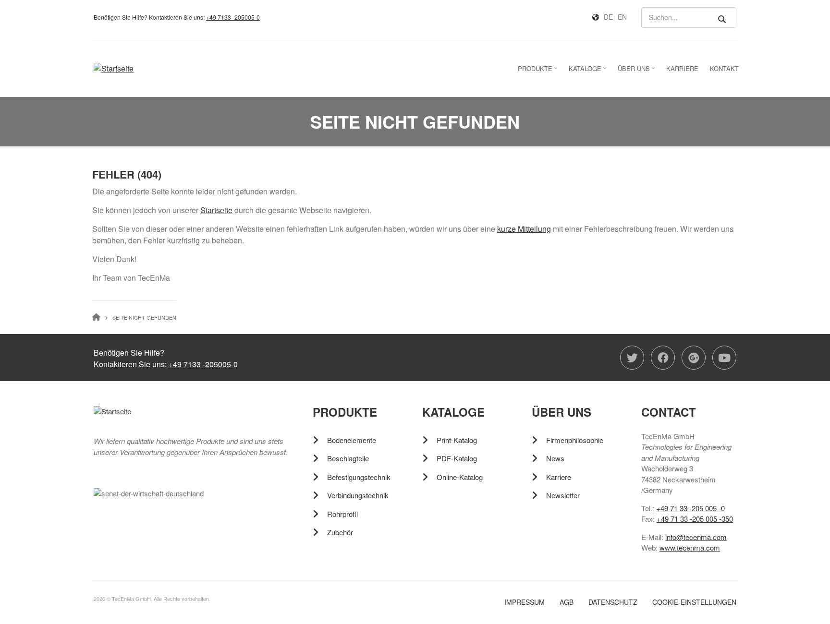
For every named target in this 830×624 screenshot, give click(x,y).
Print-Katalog (457, 440)
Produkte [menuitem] (539, 71)
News (555, 458)
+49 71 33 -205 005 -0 (690, 508)
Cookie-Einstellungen (694, 602)
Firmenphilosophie (574, 440)
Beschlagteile (348, 458)
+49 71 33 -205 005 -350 (695, 519)
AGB (567, 602)
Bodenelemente (351, 440)
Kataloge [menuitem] (589, 71)
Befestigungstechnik (359, 477)
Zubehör (340, 532)
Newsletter (563, 495)
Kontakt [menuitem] (724, 68)
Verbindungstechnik (358, 495)
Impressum (524, 602)
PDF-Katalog (457, 458)
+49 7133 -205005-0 (233, 17)
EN (622, 17)
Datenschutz (612, 602)
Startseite (216, 210)
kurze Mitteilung (524, 228)
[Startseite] (114, 67)
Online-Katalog (460, 477)
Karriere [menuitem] (682, 68)
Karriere (558, 477)
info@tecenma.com (696, 537)
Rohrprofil (342, 514)
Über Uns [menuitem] (637, 71)
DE (608, 17)
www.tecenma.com (689, 547)
